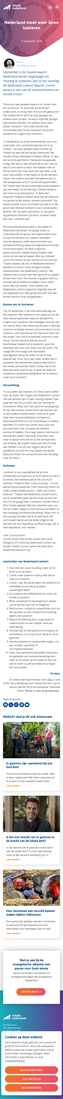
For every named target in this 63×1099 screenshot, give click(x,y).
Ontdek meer (30, 992)
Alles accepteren (31, 1070)
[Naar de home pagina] (14, 7)
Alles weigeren (31, 1088)
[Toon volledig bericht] (31, 756)
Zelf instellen (31, 1079)
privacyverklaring (15, 1060)
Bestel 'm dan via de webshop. (42, 690)
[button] (50, 7)
